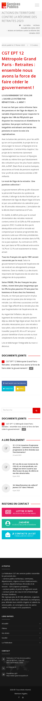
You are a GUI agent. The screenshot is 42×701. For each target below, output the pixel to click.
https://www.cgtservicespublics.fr (17, 676)
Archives (36, 25)
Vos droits (5, 633)
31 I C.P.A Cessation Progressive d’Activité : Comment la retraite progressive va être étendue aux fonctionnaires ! (26, 448)
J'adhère (24, 523)
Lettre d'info (24, 512)
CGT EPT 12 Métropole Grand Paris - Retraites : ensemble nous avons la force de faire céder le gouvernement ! (21, 365)
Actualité (5, 623)
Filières (4, 628)
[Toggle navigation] (37, 5)
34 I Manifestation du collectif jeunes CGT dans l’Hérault (25, 486)
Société (4, 638)
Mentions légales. (21, 693)
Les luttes (27, 25)
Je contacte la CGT (24, 534)
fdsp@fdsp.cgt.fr (12, 673)
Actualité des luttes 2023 (30, 28)
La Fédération (7, 643)
